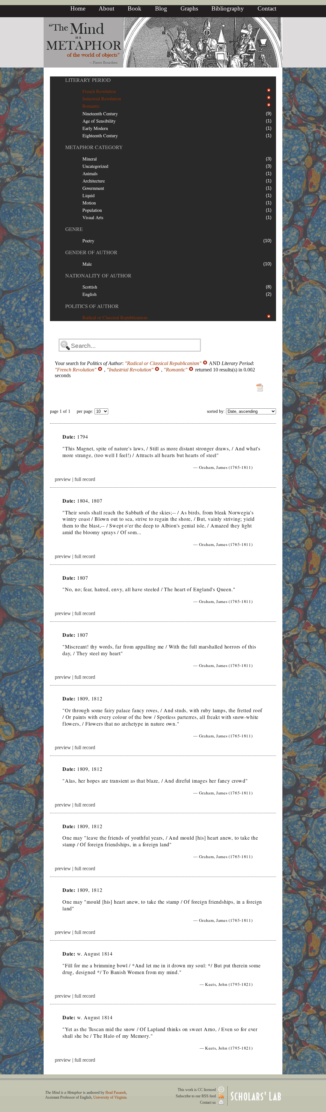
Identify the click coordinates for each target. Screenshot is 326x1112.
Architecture (93, 181)
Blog (161, 8)
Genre (74, 229)
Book (134, 8)
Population (92, 210)
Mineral (89, 159)
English (89, 294)
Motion (89, 203)
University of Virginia (109, 1097)
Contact (267, 8)
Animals (90, 173)
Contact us (208, 1102)
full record (84, 479)
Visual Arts (92, 217)
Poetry (88, 241)
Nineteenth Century (100, 114)
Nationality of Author (98, 275)
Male (87, 264)
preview (63, 479)
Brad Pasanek (115, 1092)
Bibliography (227, 8)
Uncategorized (95, 166)
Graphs (189, 8)
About (106, 8)
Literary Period (88, 79)
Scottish (89, 287)
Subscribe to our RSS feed (196, 1096)
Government (93, 188)
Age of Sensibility (99, 121)
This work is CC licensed (197, 1089)
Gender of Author (91, 252)
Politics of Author (92, 306)
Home (77, 8)
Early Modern (95, 128)
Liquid (88, 195)
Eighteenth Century (100, 136)
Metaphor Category (94, 147)
